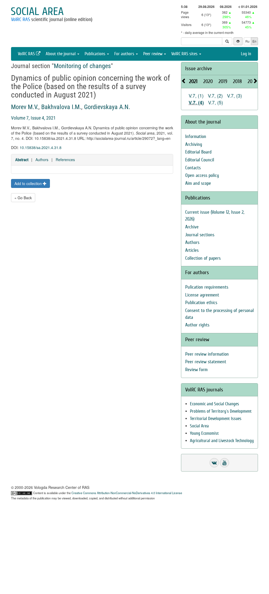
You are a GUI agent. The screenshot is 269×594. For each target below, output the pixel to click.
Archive (192, 227)
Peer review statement (205, 362)
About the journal (61, 53)
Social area (37, 11)
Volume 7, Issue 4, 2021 (33, 118)
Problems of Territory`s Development (221, 411)
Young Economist (204, 433)
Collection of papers (203, 258)
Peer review (153, 53)
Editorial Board (198, 152)
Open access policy (202, 175)
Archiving (193, 144)
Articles (192, 250)
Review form (196, 369)
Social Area (199, 425)
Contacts (193, 168)
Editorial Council (199, 160)
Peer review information (207, 354)
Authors (41, 159)
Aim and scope (198, 183)
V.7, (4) (196, 102)
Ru (247, 41)
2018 (237, 81)
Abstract (21, 159)
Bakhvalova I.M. (61, 107)
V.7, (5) (215, 102)
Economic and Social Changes (214, 403)
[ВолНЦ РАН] (214, 462)
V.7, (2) (215, 95)
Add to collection (28, 183)
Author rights (197, 325)
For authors (124, 53)
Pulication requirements (206, 287)
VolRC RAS (20, 19)
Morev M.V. (24, 107)
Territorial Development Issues (215, 418)
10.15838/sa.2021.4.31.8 (40, 147)
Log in (246, 53)
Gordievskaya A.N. (107, 107)
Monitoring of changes (82, 66)
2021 (193, 81)
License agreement (202, 295)
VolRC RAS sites (185, 53)
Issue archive (198, 68)
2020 (208, 81)
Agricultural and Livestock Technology (222, 440)
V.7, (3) (234, 95)
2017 (252, 81)
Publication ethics (201, 302)
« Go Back (23, 197)
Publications (95, 53)
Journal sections (199, 235)
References (65, 159)
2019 (223, 81)
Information (195, 136)
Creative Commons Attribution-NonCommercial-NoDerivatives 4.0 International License (126, 493)
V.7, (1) (196, 95)
